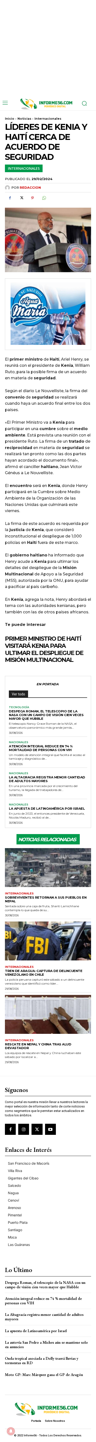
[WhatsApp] (44, 198)
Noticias (24, 118)
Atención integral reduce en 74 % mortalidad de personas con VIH (40, 748)
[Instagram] (23, 1129)
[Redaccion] (8, 187)
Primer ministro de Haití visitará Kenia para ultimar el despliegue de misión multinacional (44, 649)
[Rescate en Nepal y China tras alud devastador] (48, 1014)
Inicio (9, 118)
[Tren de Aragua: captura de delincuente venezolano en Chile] (48, 941)
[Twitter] (21, 198)
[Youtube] (50, 1129)
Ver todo (18, 694)
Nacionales (18, 742)
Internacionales (47, 118)
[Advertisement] (48, 48)
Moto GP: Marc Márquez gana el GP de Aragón (44, 1374)
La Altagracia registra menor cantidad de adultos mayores (47, 779)
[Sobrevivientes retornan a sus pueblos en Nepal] (48, 867)
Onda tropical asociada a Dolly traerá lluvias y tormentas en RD (41, 1360)
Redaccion (30, 187)
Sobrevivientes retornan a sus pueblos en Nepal (45, 899)
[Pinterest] (32, 198)
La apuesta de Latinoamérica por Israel (47, 808)
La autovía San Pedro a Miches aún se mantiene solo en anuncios (46, 1344)
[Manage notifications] (11, 1431)
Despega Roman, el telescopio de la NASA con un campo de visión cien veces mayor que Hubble (46, 715)
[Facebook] (10, 198)
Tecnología (19, 707)
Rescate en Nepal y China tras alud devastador (38, 1046)
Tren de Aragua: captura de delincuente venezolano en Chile (43, 972)
